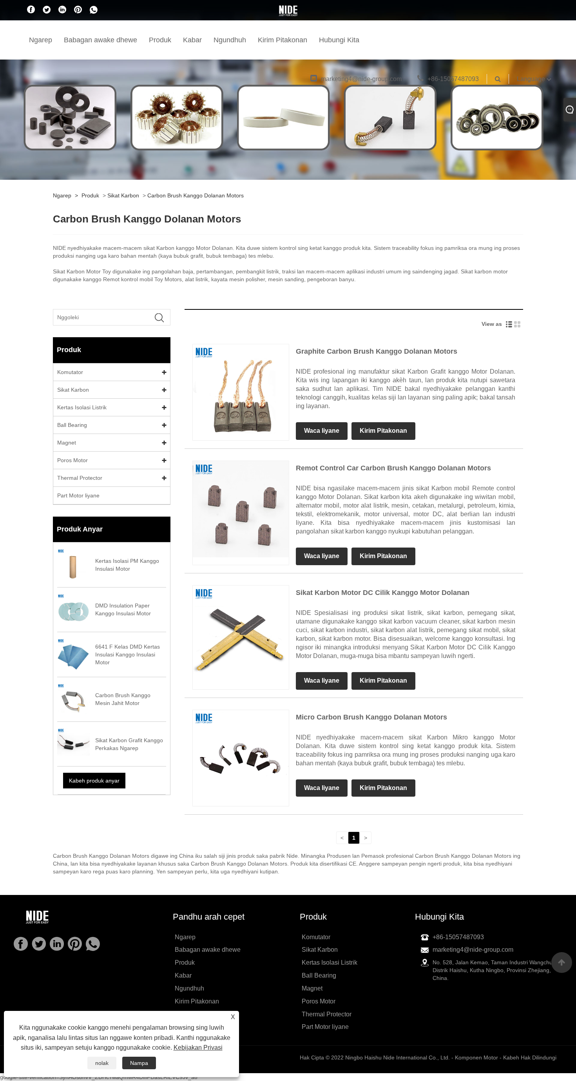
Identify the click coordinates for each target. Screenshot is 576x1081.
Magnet (66, 442)
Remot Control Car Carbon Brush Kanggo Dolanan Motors (393, 468)
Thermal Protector (79, 478)
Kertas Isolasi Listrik (82, 407)
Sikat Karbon (123, 195)
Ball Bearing (72, 425)
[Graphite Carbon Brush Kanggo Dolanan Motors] (241, 392)
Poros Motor (72, 460)
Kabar (192, 40)
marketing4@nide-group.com (361, 79)
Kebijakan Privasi (198, 1047)
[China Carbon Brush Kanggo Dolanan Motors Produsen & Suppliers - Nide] (288, 10)
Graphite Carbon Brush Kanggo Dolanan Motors (376, 351)
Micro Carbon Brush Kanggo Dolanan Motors (371, 717)
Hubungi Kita (339, 40)
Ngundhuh (230, 40)
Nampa (139, 1063)
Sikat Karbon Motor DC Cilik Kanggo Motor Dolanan (382, 593)
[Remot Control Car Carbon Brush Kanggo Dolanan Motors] (241, 509)
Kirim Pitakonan (282, 40)
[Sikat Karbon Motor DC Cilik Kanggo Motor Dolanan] (241, 633)
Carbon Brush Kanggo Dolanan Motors (195, 195)
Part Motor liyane (78, 495)
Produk (160, 40)
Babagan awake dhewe (100, 40)
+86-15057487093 (453, 79)
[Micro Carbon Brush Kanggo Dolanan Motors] (241, 757)
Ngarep (40, 40)
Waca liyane (321, 430)
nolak (102, 1063)
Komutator (70, 372)
